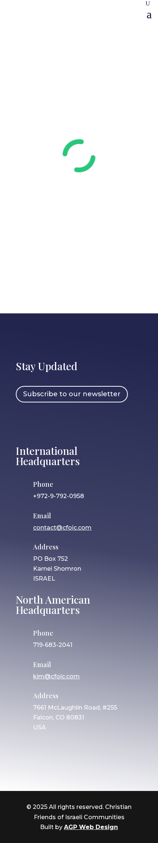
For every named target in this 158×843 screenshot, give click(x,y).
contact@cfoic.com (62, 527)
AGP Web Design (91, 827)
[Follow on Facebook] (25, 422)
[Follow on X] (67, 422)
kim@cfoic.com (56, 676)
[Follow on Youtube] (89, 422)
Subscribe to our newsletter (72, 394)
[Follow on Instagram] (46, 422)
